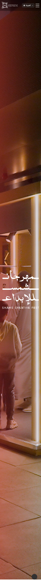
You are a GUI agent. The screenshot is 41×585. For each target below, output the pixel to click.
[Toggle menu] (37, 5)
